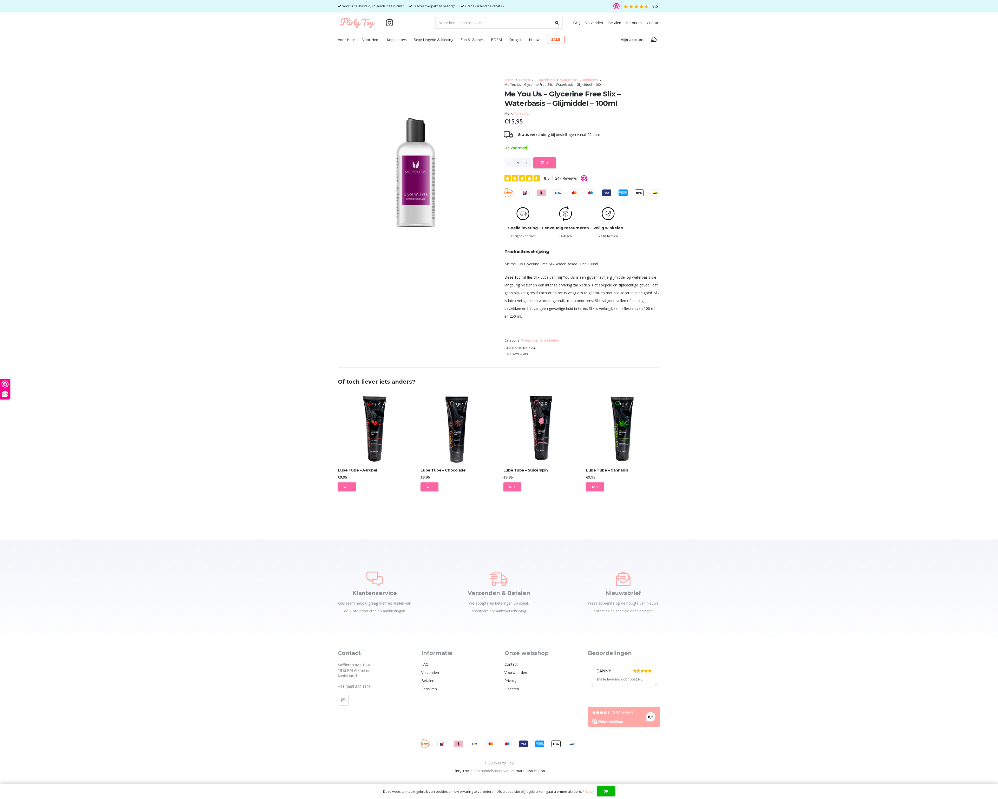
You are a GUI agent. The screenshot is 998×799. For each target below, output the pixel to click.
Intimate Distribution (527, 770)
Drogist (524, 80)
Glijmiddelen (545, 80)
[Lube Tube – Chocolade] (458, 428)
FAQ (576, 22)
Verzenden (594, 22)
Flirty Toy (461, 770)
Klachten (511, 688)
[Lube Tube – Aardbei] (375, 428)
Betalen (614, 22)
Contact (653, 22)
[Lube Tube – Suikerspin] (540, 428)
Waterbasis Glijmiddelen (579, 80)
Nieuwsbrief (623, 593)
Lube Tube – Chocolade (443, 470)
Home (509, 80)
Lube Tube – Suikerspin (525, 470)
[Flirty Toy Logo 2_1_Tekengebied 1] (357, 22)
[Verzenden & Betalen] (499, 579)
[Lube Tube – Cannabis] (623, 428)
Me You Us (522, 113)
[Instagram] (389, 23)
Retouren (634, 22)
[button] (358, 39)
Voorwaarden (515, 672)
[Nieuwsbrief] (623, 579)
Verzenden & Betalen (499, 593)
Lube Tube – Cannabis (607, 470)
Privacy (510, 680)
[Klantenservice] (374, 579)
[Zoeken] (556, 22)
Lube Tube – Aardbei (357, 470)
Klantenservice (374, 593)
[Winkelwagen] (654, 39)
